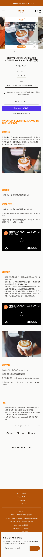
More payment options (21, 113)
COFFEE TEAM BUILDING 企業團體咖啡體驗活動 (22, 518)
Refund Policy (21, 500)
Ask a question (21, 426)
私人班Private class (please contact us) (21, 85)
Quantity (21, 71)
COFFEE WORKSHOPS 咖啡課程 (21, 515)
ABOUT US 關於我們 (21, 532)
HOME (21, 511)
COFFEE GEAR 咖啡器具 (21, 528)
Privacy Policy (21, 497)
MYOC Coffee (21, 55)
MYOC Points (21, 493)
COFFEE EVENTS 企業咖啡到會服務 (21, 522)
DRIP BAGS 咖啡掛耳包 (21, 525)
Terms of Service (21, 504)
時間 (21, 81)
